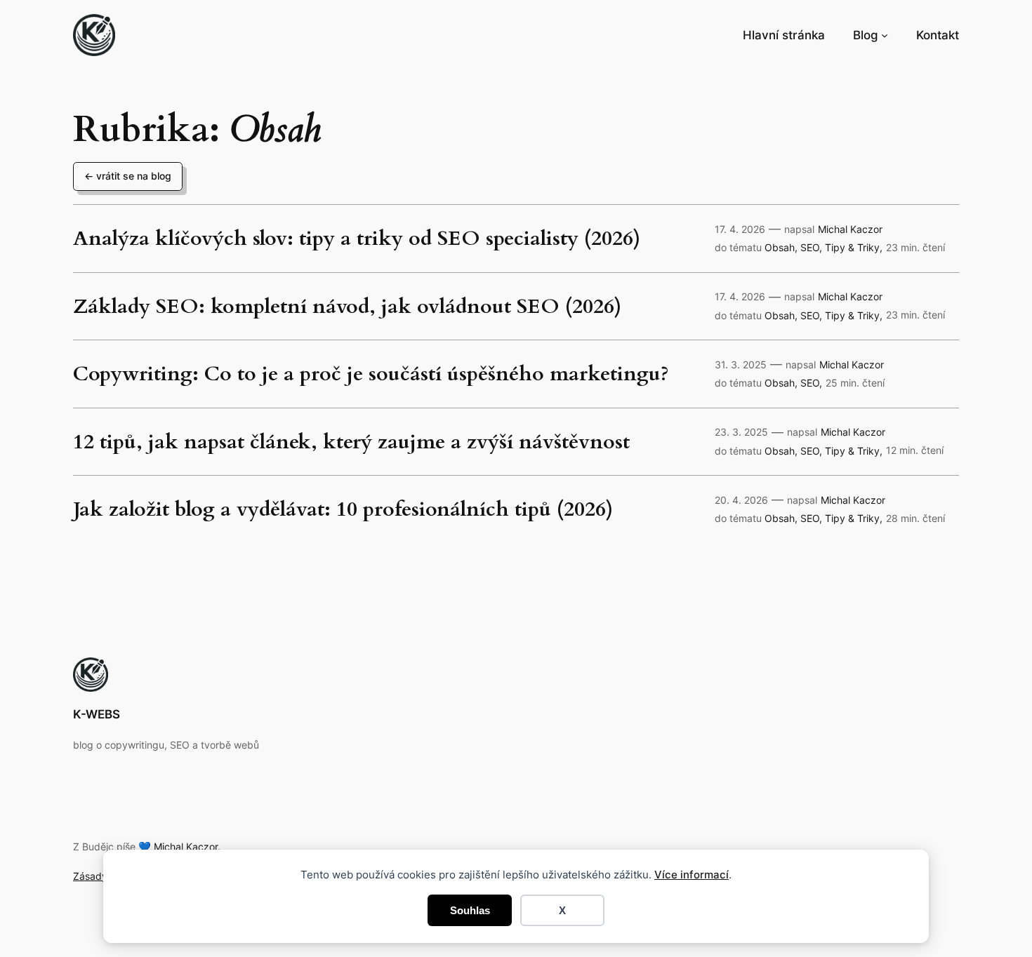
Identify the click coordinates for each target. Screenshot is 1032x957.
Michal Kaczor (850, 229)
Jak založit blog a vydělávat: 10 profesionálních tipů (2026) (343, 509)
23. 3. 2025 (741, 432)
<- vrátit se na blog (127, 176)
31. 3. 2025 (741, 364)
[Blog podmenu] (884, 35)
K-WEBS (96, 714)
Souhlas (470, 910)
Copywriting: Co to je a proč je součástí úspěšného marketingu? (371, 373)
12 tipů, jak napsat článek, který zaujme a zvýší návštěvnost (351, 441)
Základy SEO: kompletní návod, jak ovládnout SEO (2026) (347, 306)
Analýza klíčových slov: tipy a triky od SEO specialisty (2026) (356, 238)
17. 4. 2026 (740, 229)
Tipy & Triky (852, 247)
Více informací (691, 874)
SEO (809, 247)
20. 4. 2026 (741, 500)
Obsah (780, 247)
